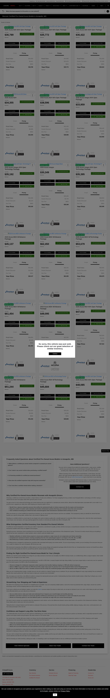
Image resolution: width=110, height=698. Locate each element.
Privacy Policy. (65, 691)
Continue (55, 353)
